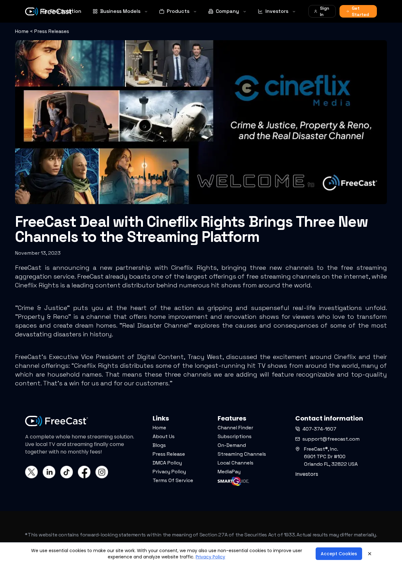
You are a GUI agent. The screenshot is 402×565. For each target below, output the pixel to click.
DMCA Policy (167, 462)
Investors (276, 11)
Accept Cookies (339, 554)
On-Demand (232, 445)
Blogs (159, 445)
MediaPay (229, 471)
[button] (29, 552)
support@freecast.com (331, 439)
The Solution (65, 11)
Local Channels (235, 462)
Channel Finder (235, 427)
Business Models (120, 11)
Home (22, 31)
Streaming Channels (242, 454)
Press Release (169, 454)
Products (178, 11)
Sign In (324, 11)
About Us (164, 436)
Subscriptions (235, 436)
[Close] (370, 554)
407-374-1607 (319, 429)
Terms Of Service (173, 480)
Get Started (360, 11)
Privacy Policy (169, 471)
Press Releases (51, 31)
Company (227, 11)
